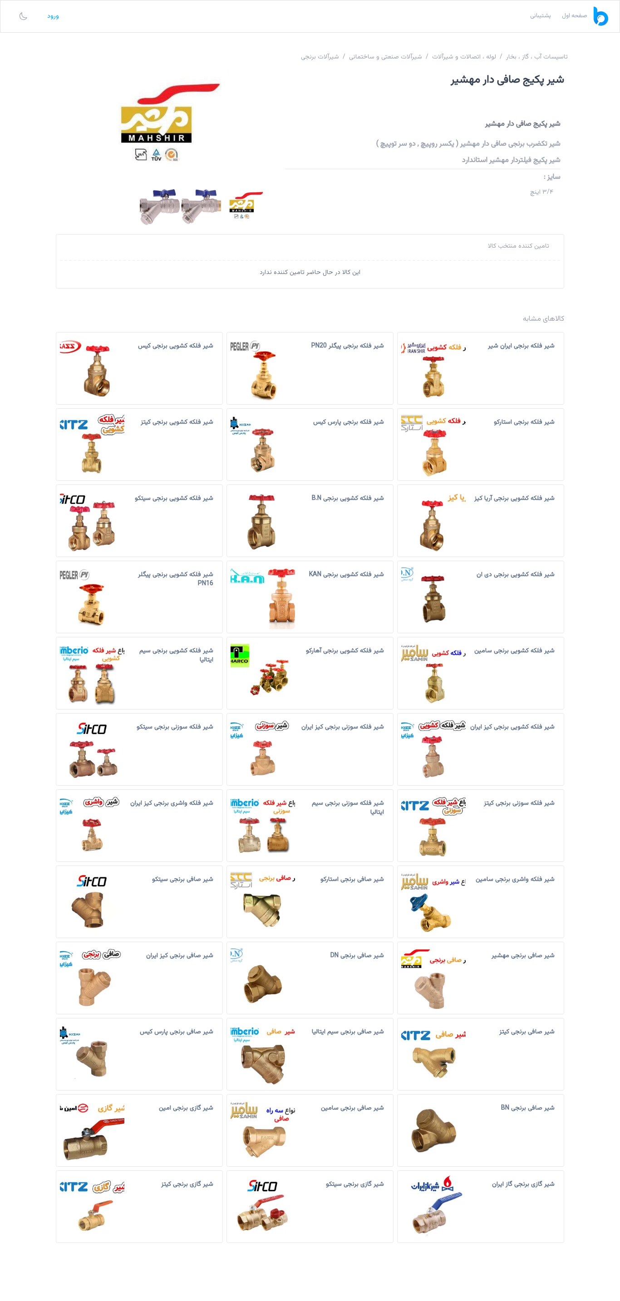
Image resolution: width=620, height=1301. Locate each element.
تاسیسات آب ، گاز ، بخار (537, 57)
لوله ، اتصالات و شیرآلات (464, 57)
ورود (53, 16)
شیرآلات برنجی (320, 57)
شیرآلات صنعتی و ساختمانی (385, 57)
